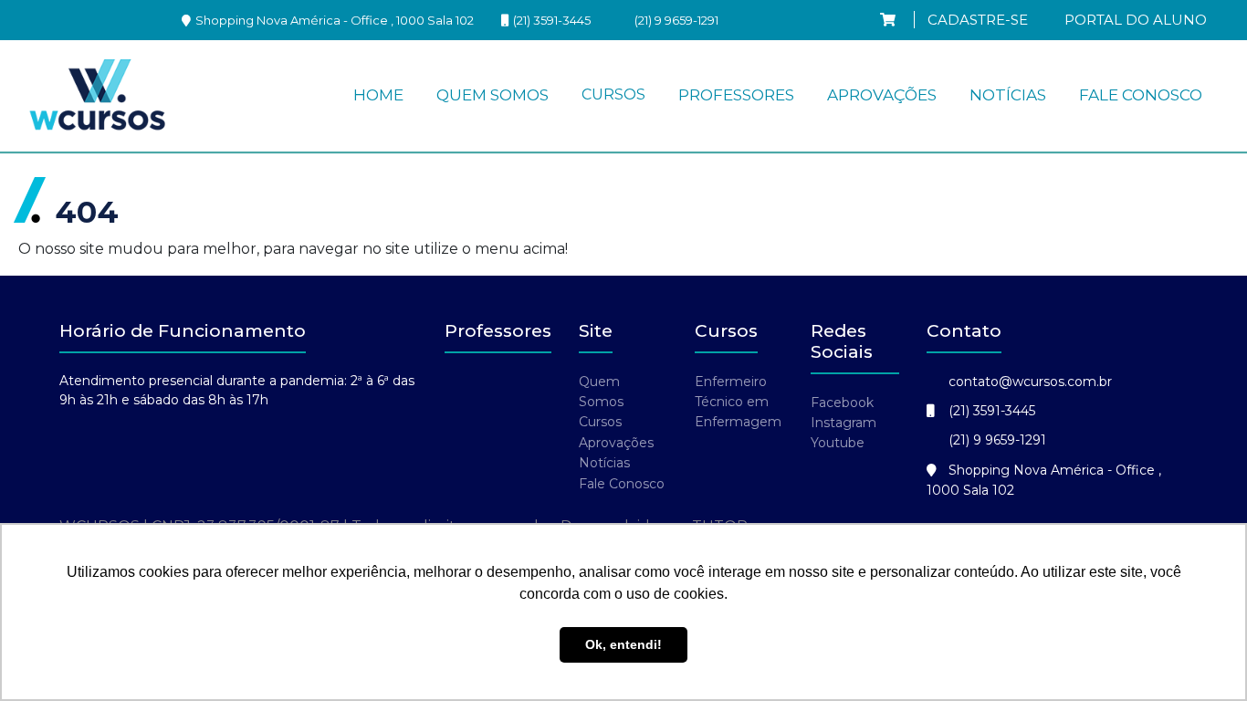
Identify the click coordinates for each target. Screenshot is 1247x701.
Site (596, 330)
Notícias (1007, 95)
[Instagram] (47, 19)
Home (378, 95)
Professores (736, 95)
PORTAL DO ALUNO (1135, 19)
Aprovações (882, 95)
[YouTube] (147, 19)
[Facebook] (97, 19)
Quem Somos (492, 95)
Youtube (838, 442)
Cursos (613, 94)
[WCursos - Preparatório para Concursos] (97, 96)
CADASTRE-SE (977, 19)
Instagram (843, 422)
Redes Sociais (842, 341)
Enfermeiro (731, 381)
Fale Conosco (1140, 95)
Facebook (842, 402)
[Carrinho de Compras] (888, 19)
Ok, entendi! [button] (623, 644)
